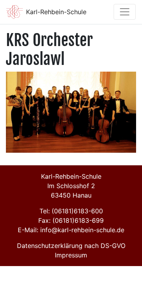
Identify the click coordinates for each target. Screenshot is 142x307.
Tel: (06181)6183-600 (71, 211)
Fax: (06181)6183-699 (71, 220)
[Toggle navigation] (125, 12)
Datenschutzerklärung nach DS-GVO (71, 246)
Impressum (71, 255)
